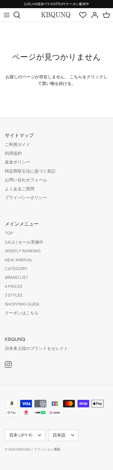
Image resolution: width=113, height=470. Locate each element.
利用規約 (13, 153)
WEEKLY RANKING (23, 251)
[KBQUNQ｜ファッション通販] (56, 14)
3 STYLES (14, 295)
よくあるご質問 (19, 188)
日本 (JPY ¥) (20, 435)
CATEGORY (16, 268)
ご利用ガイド (17, 144)
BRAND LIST (16, 277)
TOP (9, 233)
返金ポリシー (17, 162)
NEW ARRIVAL (19, 260)
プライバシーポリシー (26, 197)
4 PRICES (13, 286)
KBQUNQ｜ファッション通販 (38, 449)
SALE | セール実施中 (24, 242)
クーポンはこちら (22, 313)
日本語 (59, 435)
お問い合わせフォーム (26, 179)
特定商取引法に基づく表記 (30, 171)
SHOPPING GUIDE (22, 304)
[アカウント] (93, 15)
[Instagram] (8, 364)
